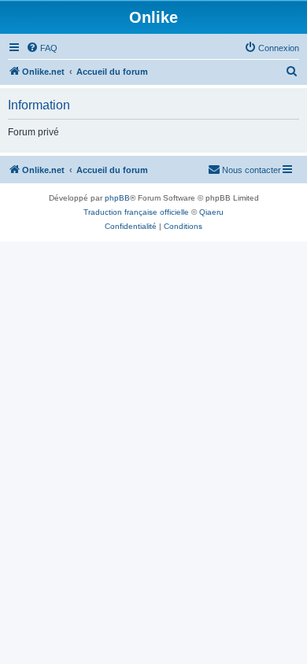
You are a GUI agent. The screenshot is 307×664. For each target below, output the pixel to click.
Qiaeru (211, 212)
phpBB (117, 198)
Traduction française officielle (136, 212)
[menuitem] (41, 48)
